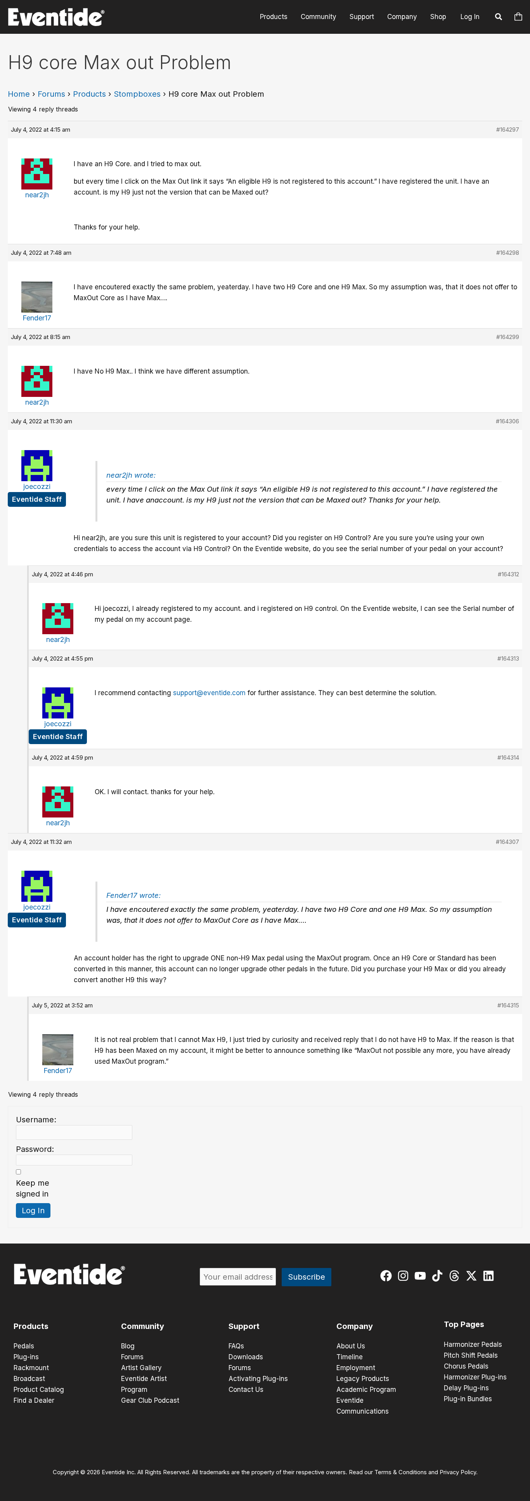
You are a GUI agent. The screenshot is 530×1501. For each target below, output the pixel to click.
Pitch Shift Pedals (471, 1355)
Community (318, 17)
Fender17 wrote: (133, 895)
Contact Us (246, 1389)
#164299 (507, 337)
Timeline (349, 1357)
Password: (35, 1149)
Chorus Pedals (466, 1366)
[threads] (456, 1276)
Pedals (24, 1346)
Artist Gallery (141, 1368)
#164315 (508, 1005)
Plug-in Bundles (468, 1399)
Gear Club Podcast (150, 1400)
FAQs (236, 1346)
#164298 (507, 252)
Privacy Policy (458, 1472)
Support (362, 17)
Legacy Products (362, 1379)
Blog (128, 1346)
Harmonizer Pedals (473, 1344)
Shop (438, 17)
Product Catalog (39, 1389)
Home (19, 94)
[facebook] (387, 1276)
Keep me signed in (32, 1188)
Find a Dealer (34, 1400)
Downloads (246, 1357)
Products (274, 17)
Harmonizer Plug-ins (475, 1377)
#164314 (508, 757)
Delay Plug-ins (466, 1388)
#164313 (508, 658)
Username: (36, 1119)
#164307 (507, 841)
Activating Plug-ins (258, 1379)
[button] (499, 18)
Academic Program (366, 1389)
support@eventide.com (209, 693)
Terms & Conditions (400, 1472)
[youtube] (422, 1276)
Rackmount (31, 1368)
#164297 (507, 129)
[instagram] (404, 1276)
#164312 (508, 574)
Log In (470, 17)
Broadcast (29, 1379)
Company (402, 17)
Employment (355, 1368)
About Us (350, 1346)
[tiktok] (439, 1276)
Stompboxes (137, 94)
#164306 (507, 421)
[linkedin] (490, 1276)
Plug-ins (26, 1357)
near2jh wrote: (131, 475)
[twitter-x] (473, 1276)
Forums (51, 94)
